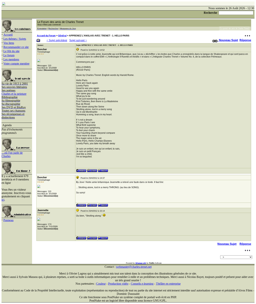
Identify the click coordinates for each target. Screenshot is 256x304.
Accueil (8, 34)
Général (62, 35)
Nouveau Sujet (228, 40)
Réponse (245, 40)
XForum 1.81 (140, 263)
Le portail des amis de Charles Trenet (235, 28)
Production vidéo (118, 283)
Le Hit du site (11, 51)
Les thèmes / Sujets (14, 38)
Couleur (101, 283)
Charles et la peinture (13, 93)
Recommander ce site (16, 47)
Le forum (8, 55)
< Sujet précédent (56, 40)
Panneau (8, 220)
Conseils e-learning (142, 283)
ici (2, 199)
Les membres (11, 59)
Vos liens (8, 43)
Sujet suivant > (78, 40)
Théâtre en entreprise (168, 283)
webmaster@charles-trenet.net (134, 266)
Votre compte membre (16, 63)
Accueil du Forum (46, 35)
